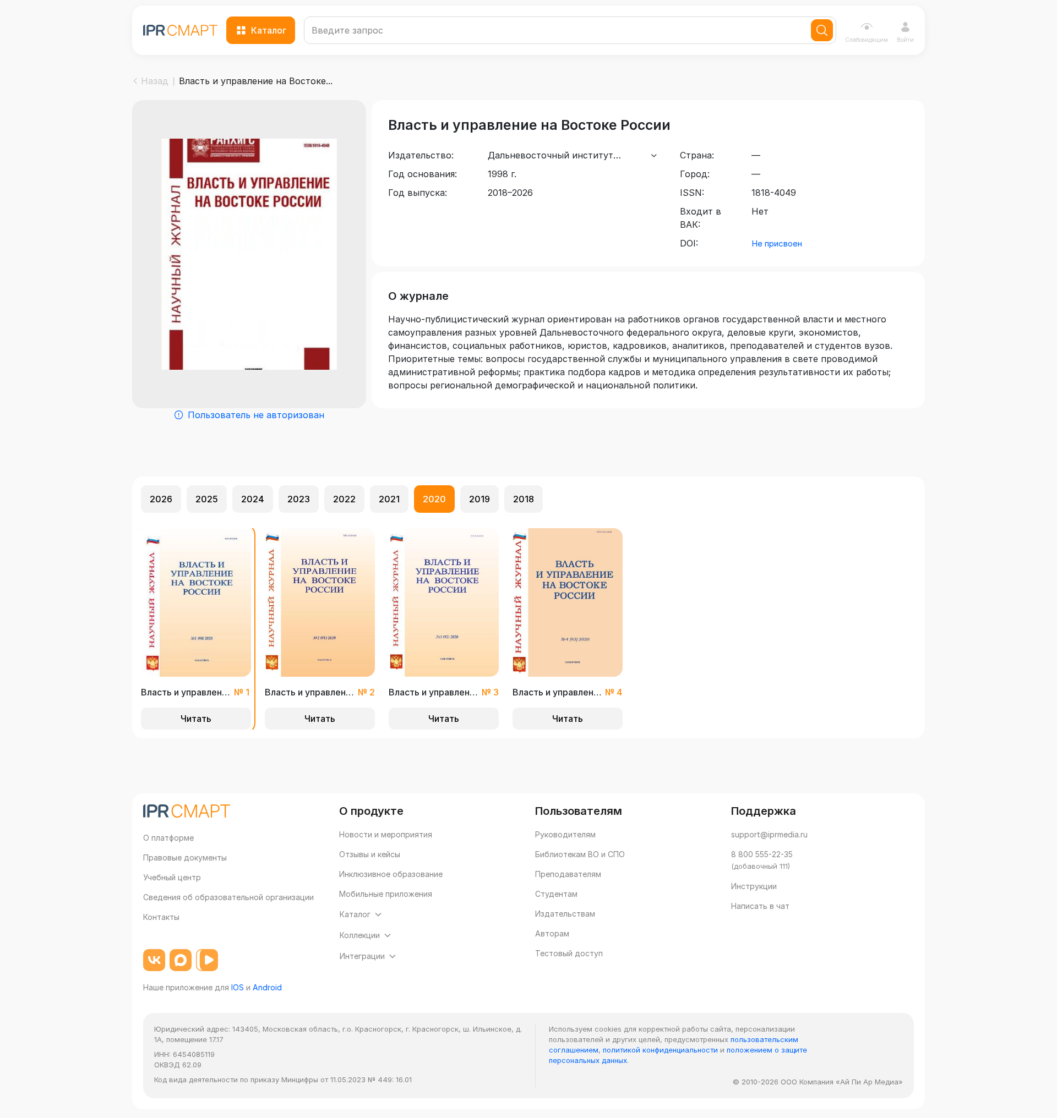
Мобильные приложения (385, 893)
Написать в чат (760, 906)
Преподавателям (568, 874)
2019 (479, 499)
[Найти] (822, 30)
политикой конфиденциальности (660, 1049)
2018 (523, 499)
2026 (161, 499)
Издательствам (565, 913)
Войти (905, 39)
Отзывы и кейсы (369, 854)
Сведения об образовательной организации (228, 897)
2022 (344, 499)
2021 (389, 499)
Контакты (161, 917)
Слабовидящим (866, 39)
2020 (434, 499)
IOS (237, 987)
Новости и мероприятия (385, 834)
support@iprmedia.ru (769, 834)
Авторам (552, 933)
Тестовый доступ (569, 953)
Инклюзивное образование (391, 874)
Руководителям (565, 834)
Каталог (268, 30)
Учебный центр (172, 877)
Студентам (556, 893)
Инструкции (754, 886)
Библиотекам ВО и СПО (580, 854)
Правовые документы (185, 857)
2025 (206, 499)
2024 (252, 499)
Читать (196, 718)
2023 (298, 499)
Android (267, 987)
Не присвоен (776, 243)
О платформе (168, 837)
